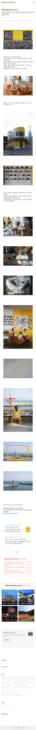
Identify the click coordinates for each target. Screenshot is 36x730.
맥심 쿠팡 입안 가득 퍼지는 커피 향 (12, 527)
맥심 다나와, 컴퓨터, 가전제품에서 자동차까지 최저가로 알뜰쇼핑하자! (17, 542)
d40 (13, 687)
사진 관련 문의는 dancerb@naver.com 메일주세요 (14, 635)
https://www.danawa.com (12, 537)
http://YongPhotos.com (12, 513)
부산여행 (25, 687)
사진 (19, 690)
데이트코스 (10, 685)
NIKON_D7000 (16, 682)
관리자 (23, 727)
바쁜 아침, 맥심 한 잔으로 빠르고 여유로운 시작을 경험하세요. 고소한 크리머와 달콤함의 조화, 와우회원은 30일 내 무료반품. (13, 530)
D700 (3, 680)
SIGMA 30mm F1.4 (7, 692)
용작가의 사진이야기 (8, 2)
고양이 (15, 692)
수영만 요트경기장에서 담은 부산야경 (12, 562)
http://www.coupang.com (12, 524)
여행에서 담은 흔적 (8, 559)
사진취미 (19, 687)
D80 (3, 690)
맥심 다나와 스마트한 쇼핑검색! (15, 539)
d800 (31, 687)
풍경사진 (27, 680)
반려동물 (18, 677)
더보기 (3, 697)
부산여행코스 (11, 677)
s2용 (24, 690)
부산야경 (25, 677)
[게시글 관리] (11, 552)
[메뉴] (34, 2)
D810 (24, 682)
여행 (33, 680)
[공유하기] (9, 552)
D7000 (30, 682)
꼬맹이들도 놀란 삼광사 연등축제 (11, 570)
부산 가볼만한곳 (6, 687)
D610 (16, 685)
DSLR (3, 677)
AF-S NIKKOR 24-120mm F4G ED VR (12, 695)
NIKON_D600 (24, 685)
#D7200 (31, 677)
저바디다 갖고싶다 (11, 690)
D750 (3, 685)
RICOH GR (20, 680)
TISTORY (18, 727)
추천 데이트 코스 (6, 682)
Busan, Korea (16, 559)
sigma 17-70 (11, 680)
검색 (32, 707)
